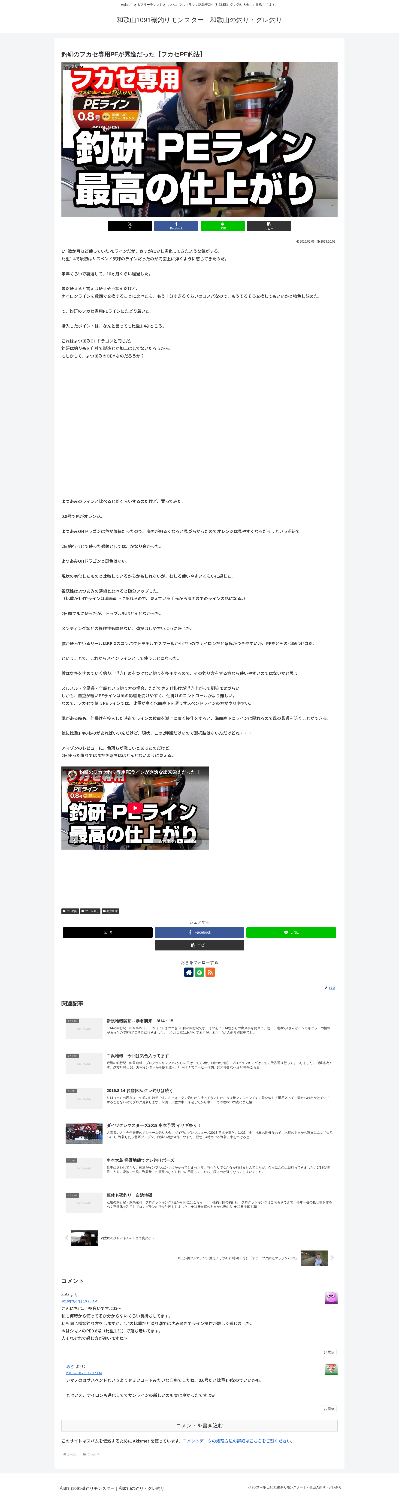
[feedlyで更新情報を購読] (199, 972)
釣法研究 (112, 911)
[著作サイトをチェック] (188, 972)
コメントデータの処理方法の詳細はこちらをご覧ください (237, 1441)
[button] (269, 226)
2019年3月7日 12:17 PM (84, 1373)
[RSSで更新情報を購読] (210, 972)
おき (70, 1366)
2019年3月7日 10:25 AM (79, 1301)
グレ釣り (72, 911)
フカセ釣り (92, 911)
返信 (331, 1352)
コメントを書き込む (199, 1425)
